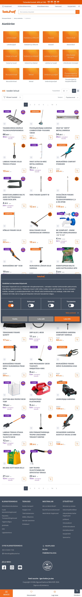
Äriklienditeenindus (24, 6)
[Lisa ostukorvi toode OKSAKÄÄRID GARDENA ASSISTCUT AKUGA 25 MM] (77, 444)
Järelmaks (5, 525)
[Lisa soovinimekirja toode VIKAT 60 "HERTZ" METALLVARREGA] (57, 123)
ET (79, 6)
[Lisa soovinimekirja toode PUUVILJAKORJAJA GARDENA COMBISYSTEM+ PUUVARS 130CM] (31, 123)
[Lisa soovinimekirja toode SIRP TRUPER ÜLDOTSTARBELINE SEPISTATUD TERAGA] (31, 463)
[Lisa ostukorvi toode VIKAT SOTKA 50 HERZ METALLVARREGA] (50, 171)
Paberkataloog (49, 553)
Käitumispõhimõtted (69, 510)
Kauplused (8, 6)
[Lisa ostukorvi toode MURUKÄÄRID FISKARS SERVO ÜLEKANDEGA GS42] (77, 375)
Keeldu (14, 319)
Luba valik (41, 319)
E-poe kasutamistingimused (9, 511)
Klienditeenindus (43, 6)
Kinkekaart (25, 524)
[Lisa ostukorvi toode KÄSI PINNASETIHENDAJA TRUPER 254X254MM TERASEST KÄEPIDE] (50, 444)
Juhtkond (66, 519)
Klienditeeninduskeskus (10, 506)
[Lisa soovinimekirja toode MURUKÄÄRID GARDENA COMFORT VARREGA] (57, 328)
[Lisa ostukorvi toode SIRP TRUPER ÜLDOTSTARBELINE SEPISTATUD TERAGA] (50, 479)
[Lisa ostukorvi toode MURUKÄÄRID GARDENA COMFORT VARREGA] (77, 339)
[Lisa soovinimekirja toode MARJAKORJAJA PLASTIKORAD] (31, 395)
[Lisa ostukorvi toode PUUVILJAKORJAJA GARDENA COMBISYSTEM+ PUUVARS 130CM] (50, 137)
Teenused (58, 6)
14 (52, 105)
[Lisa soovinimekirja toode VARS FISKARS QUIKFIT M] (31, 190)
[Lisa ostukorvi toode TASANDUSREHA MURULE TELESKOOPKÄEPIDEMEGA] (24, 137)
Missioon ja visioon (69, 506)
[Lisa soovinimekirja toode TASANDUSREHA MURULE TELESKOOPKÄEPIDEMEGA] (4, 123)
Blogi (45, 549)
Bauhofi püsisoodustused (51, 510)
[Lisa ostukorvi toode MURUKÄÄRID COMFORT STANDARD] (77, 171)
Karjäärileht (72, 6)
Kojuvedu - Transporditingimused (9, 517)
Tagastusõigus (7, 522)
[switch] (31, 305)
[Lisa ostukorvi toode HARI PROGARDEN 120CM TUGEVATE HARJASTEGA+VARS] (50, 375)
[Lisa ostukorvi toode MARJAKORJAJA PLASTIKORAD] (50, 408)
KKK (3, 529)
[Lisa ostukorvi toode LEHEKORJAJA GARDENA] (77, 408)
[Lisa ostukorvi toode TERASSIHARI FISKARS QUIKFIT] (24, 339)
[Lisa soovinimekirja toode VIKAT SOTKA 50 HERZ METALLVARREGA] (31, 157)
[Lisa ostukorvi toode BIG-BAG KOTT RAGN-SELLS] (24, 479)
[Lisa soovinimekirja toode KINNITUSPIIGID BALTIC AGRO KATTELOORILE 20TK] (57, 261)
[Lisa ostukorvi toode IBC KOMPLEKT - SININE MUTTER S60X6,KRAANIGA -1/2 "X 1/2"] (77, 242)
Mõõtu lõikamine (28, 517)
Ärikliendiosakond (69, 526)
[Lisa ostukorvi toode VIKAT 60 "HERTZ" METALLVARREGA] (77, 137)
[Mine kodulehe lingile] (9, 12)
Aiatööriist (27, 18)
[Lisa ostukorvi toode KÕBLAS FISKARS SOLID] (24, 242)
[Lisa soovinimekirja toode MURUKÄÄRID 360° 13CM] (4, 261)
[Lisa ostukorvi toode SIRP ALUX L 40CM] (50, 339)
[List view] (78, 91)
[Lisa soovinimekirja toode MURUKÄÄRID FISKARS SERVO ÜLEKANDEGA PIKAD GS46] (4, 359)
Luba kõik (67, 319)
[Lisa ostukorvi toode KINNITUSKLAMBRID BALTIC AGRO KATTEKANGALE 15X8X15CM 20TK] (24, 206)
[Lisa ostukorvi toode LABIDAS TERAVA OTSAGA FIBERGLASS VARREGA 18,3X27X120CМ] (24, 444)
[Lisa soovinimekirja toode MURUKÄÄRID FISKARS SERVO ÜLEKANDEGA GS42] (57, 359)
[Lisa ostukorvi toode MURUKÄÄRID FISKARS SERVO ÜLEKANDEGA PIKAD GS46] (24, 375)
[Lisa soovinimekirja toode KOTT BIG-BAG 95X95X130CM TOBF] (4, 395)
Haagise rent (26, 510)
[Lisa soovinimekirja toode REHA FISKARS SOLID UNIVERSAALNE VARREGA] (31, 226)
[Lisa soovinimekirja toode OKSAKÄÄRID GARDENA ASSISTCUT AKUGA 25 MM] (57, 428)
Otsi (78, 12)
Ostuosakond (67, 523)
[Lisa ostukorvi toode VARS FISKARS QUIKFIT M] (50, 206)
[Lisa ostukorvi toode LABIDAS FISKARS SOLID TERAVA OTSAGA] (24, 171)
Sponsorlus (66, 537)
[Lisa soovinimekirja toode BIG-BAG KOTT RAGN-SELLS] (4, 463)
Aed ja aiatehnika (18, 18)
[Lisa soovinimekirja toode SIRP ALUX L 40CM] (31, 328)
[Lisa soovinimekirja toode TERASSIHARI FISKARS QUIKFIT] (4, 328)
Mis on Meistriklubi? (49, 506)
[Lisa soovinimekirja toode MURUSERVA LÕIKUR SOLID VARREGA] (31, 261)
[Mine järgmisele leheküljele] (56, 105)
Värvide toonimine (28, 520)
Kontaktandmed (68, 530)
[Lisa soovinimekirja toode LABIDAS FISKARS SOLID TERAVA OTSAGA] (4, 157)
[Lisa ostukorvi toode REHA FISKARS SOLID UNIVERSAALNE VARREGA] (50, 242)
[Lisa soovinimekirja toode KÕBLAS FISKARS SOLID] (4, 226)
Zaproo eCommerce (41, 585)
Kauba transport (27, 506)
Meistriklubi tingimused (50, 513)
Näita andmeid (71, 313)
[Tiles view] (74, 91)
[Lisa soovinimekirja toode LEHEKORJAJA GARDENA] (57, 395)
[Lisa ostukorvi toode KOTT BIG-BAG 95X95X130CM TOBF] (24, 408)
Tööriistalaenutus (28, 513)
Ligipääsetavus (7, 532)
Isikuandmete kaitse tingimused (69, 514)
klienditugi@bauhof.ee (12, 553)
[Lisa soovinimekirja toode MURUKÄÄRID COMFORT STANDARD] (57, 157)
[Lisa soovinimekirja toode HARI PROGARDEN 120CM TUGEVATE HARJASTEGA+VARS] (31, 359)
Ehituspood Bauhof (7, 18)
